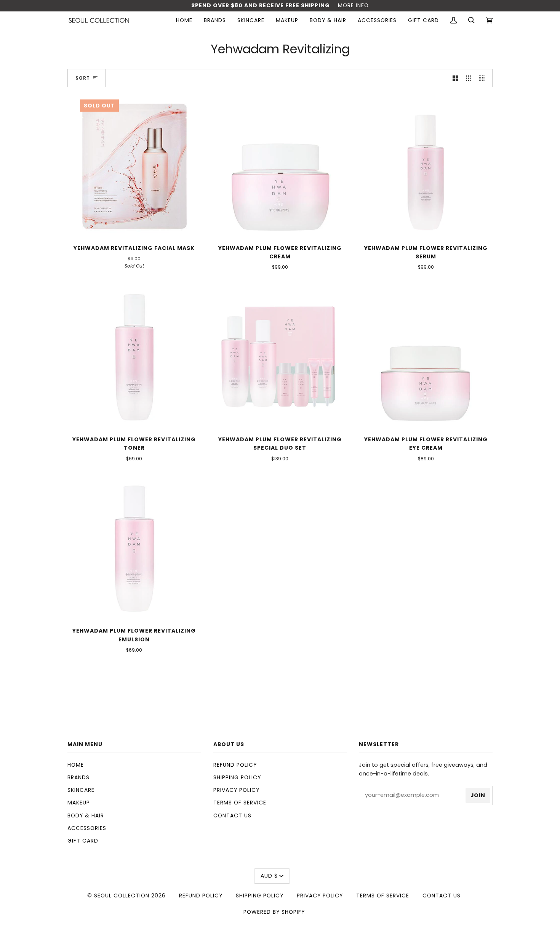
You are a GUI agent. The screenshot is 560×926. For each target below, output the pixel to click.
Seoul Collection (121, 895)
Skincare (80, 790)
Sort (82, 78)
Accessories (86, 828)
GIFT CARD (82, 840)
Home (75, 765)
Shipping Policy (237, 777)
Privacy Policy (236, 790)
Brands (78, 777)
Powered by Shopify (274, 912)
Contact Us (232, 815)
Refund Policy (235, 765)
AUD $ (269, 876)
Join (477, 795)
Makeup (78, 802)
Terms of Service (239, 802)
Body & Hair (85, 815)
